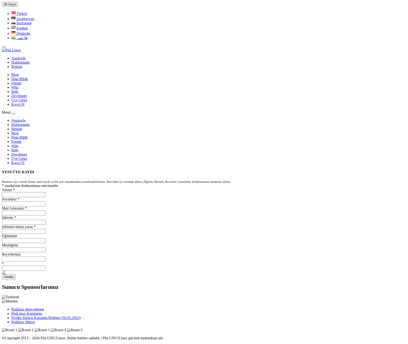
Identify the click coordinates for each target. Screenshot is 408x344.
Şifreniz (9, 218)
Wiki (14, 87)
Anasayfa (18, 58)
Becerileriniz (11, 254)
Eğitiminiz (9, 236)
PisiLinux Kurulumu (26, 313)
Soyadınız (11, 199)
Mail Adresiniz (14, 208)
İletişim (16, 67)
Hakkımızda (20, 62)
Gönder (9, 277)
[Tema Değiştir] (4, 47)
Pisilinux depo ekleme (27, 309)
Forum (16, 83)
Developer (19, 96)
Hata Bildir (19, 79)
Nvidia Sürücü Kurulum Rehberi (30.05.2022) (46, 318)
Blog (15, 75)
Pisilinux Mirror (23, 322)
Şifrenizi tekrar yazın (19, 227)
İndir (14, 92)
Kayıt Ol (17, 104)
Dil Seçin (10, 4)
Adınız (8, 190)
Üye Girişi (19, 100)
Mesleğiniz (10, 245)
